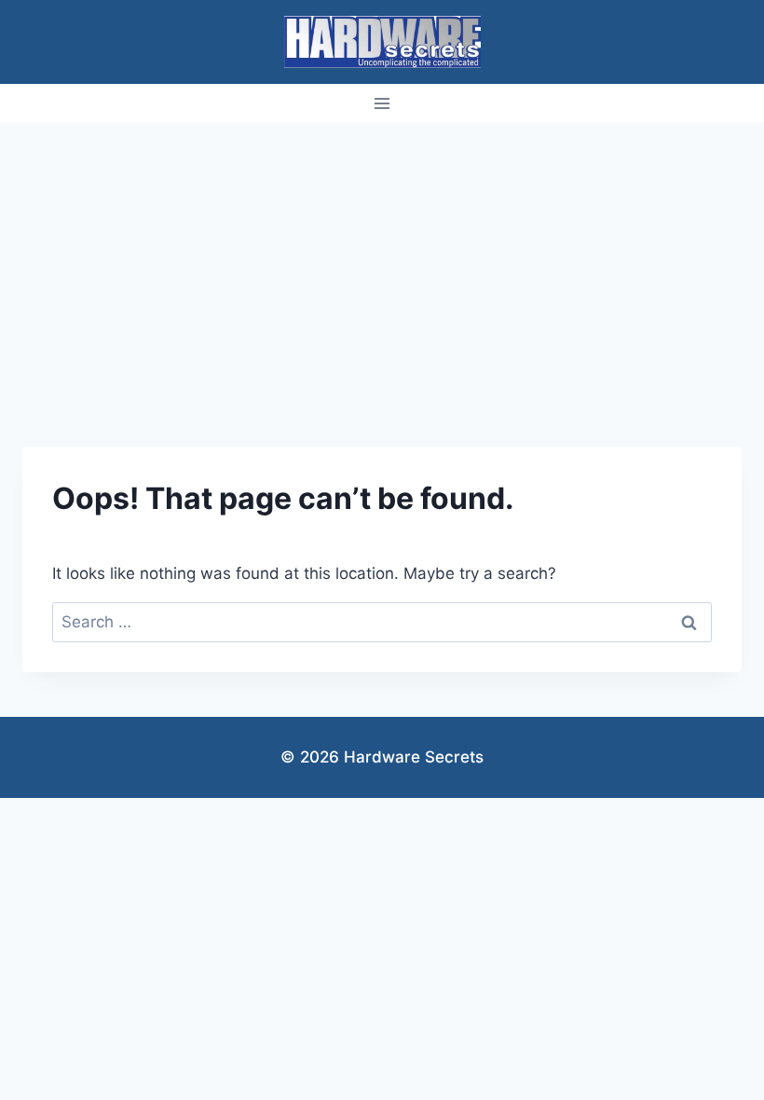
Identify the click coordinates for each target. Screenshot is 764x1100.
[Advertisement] (382, 261)
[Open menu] (382, 103)
